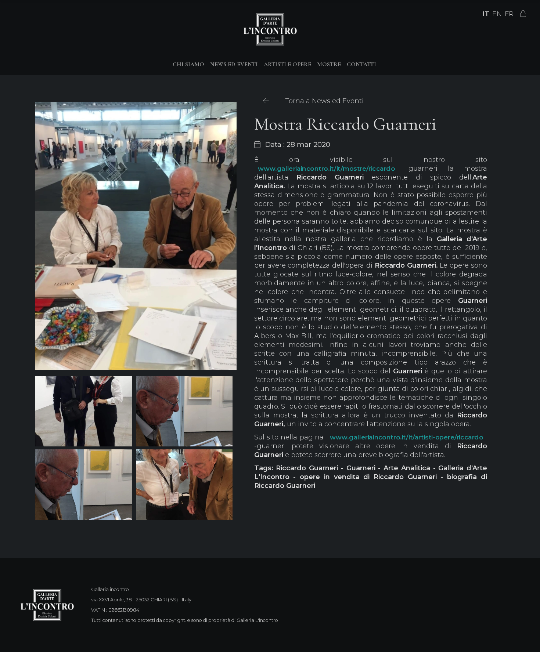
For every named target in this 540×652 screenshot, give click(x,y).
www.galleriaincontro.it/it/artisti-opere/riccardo (406, 437)
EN (497, 14)
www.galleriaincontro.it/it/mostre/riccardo (326, 169)
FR (509, 14)
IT (485, 14)
